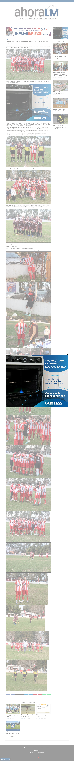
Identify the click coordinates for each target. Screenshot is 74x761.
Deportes (9, 39)
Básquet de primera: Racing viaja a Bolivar (59, 110)
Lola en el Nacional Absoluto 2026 (27, 715)
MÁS (61, 1)
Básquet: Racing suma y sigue (43, 715)
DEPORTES (47, 1)
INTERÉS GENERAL (39, 1)
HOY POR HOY (55, 1)
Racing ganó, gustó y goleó (12, 715)
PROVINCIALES (21, 1)
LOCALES (13, 1)
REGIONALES (29, 1)
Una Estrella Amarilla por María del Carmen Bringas (60, 127)
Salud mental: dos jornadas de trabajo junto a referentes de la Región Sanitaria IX (60, 75)
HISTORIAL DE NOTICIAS (38, 747)
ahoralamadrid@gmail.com (37, 754)
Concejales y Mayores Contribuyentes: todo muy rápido (60, 56)
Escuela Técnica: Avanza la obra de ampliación (58, 93)
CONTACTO (27, 747)
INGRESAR (48, 747)
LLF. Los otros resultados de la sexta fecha (12, 733)
